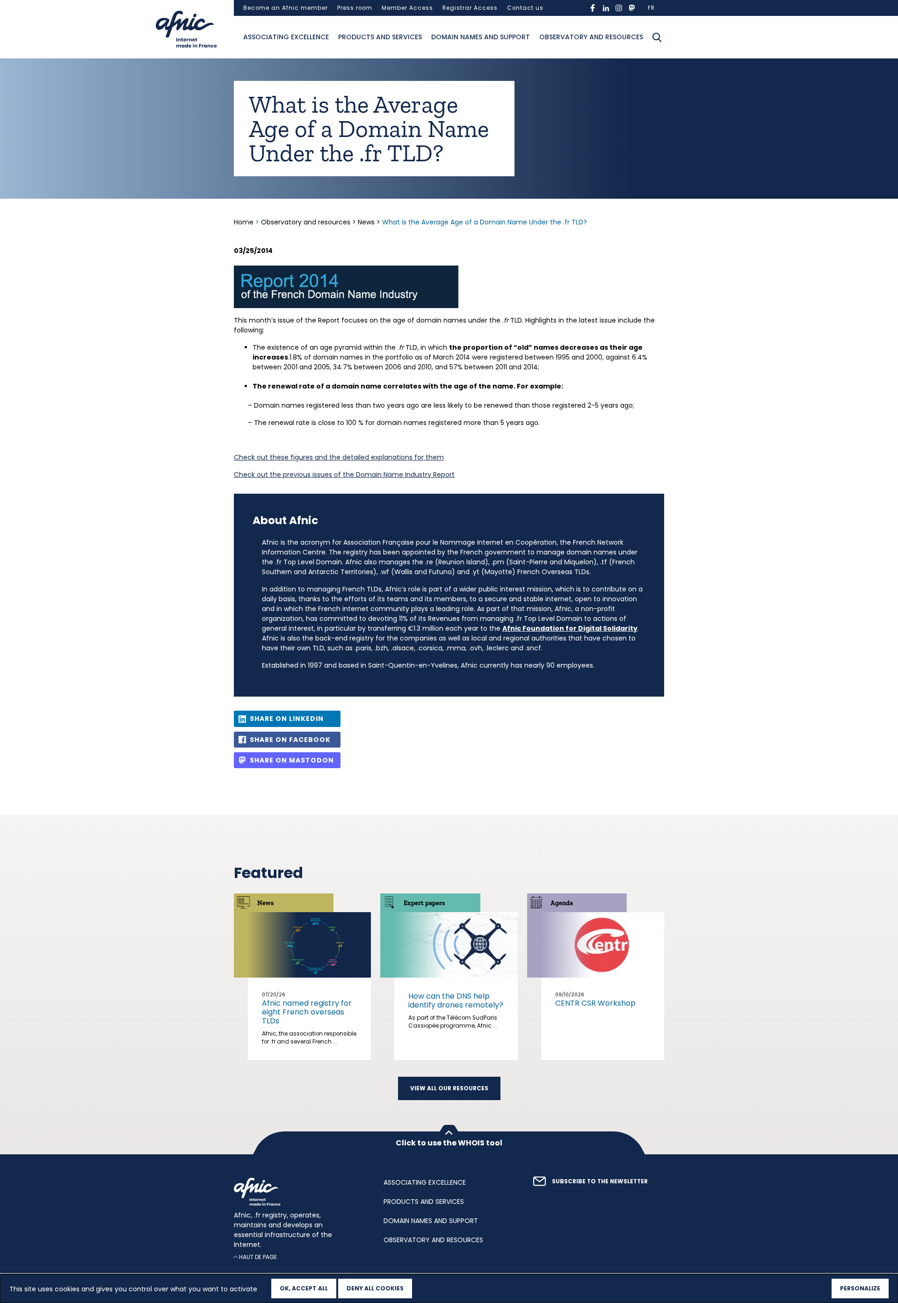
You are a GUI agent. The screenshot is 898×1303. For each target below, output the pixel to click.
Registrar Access (470, 8)
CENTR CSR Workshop (595, 1003)
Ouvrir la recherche (657, 37)
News (366, 222)
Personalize (860, 1288)
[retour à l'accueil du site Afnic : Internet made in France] (299, 1192)
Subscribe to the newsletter (600, 1181)
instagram (618, 7)
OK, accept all (304, 1288)
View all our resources (449, 1088)
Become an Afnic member (285, 8)
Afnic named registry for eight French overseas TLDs (307, 1012)
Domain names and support (480, 37)
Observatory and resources (591, 37)
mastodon (631, 7)
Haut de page (258, 1256)
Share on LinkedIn (287, 718)
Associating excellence (286, 37)
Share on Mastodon (292, 760)
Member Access (407, 8)
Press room (354, 8)
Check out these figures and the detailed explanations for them (339, 457)
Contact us (525, 8)
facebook (592, 7)
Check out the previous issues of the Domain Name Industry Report (344, 474)
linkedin (605, 7)
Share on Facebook (290, 739)
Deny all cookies (375, 1288)
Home (244, 222)
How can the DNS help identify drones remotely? (455, 1000)
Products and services (380, 37)
